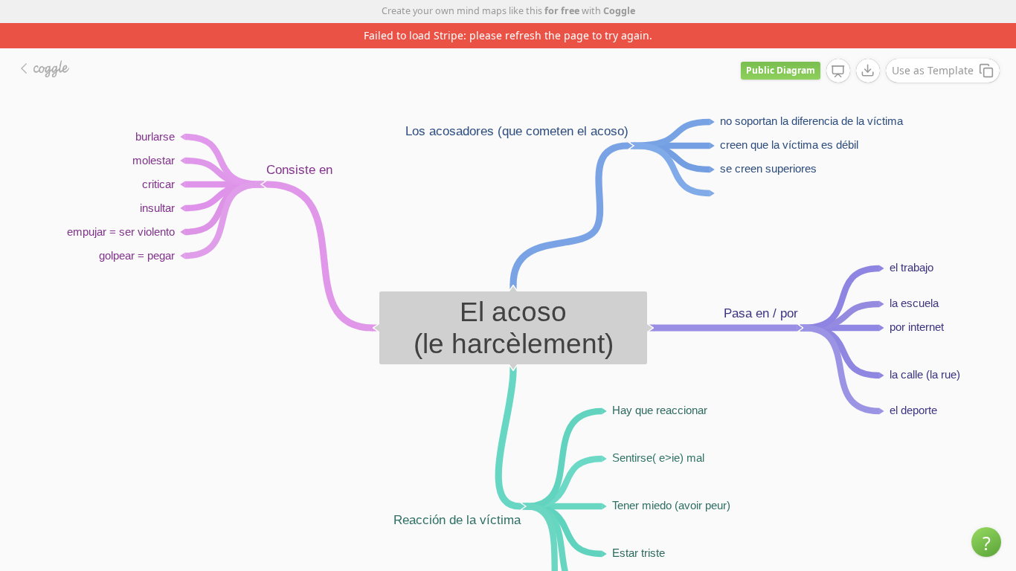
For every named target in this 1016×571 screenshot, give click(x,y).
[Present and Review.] (838, 71)
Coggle (619, 10)
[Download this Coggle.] (868, 71)
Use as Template (933, 70)
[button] (986, 542)
